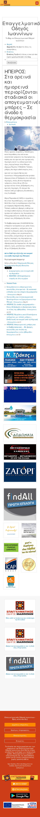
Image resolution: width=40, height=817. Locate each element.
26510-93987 (21, 783)
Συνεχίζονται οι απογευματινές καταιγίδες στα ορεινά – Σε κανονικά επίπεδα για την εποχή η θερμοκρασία (22, 289)
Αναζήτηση (12, 62)
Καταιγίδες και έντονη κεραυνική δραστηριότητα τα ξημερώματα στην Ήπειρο (21, 299)
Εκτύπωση (12, 124)
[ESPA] (20, 805)
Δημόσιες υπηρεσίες (20, 725)
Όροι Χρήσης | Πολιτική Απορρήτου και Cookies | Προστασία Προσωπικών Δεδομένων (20, 765)
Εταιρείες (20, 741)
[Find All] (20, 504)
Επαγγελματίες (20, 735)
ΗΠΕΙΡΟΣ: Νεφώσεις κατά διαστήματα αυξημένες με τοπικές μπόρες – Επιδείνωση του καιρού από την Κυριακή (22, 317)
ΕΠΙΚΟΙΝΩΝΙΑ (21, 789)
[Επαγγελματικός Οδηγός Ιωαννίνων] (5, 3)
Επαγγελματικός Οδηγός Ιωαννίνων (20, 717)
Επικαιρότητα (11, 122)
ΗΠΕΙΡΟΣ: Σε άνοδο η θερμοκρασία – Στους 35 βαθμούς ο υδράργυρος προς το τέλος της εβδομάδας (21, 307)
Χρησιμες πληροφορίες (20, 730)
